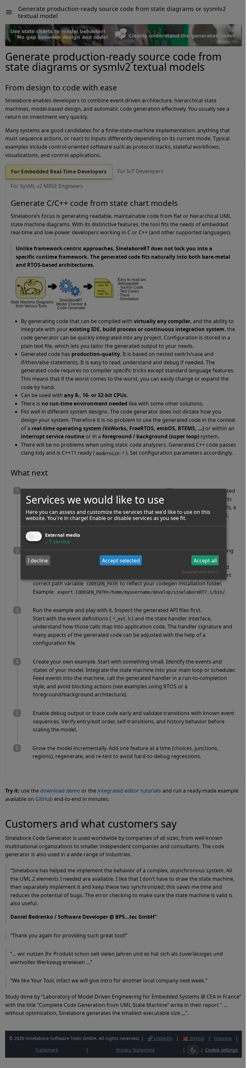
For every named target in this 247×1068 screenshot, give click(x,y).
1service (57, 541)
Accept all (205, 560)
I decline (38, 560)
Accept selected (121, 560)
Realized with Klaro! (200, 572)
